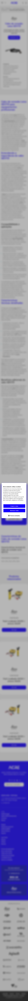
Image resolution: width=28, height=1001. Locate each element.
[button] (14, 515)
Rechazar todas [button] (14, 510)
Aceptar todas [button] (14, 506)
